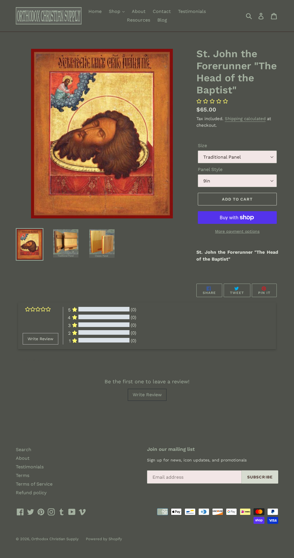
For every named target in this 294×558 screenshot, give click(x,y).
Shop (115, 11)
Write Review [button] (40, 338)
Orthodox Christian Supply (55, 539)
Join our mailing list (171, 449)
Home (95, 11)
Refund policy (31, 492)
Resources (138, 20)
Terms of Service (34, 484)
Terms (22, 475)
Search (23, 449)
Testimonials (192, 11)
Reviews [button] (29, 359)
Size (202, 145)
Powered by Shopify (104, 539)
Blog (162, 20)
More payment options (237, 231)
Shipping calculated (245, 118)
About (139, 11)
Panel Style (210, 169)
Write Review (147, 394)
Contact (162, 11)
